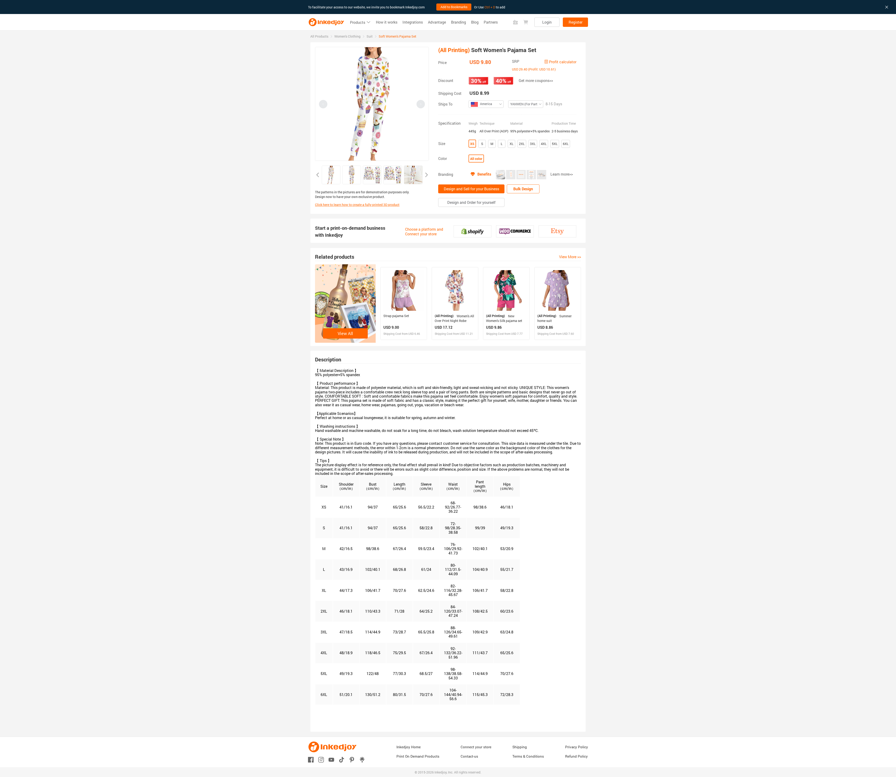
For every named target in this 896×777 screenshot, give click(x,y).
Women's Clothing (347, 36)
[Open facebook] (311, 759)
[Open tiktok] (341, 759)
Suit (370, 36)
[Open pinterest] (352, 759)
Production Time (564, 123)
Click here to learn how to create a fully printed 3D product (357, 204)
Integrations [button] (412, 22)
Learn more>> (561, 174)
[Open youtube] (331, 759)
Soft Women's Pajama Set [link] (397, 36)
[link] (319, 36)
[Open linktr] (362, 759)
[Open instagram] (321, 759)
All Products (319, 36)
